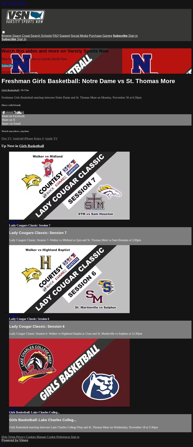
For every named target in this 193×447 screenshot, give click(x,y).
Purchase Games (100, 35)
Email (20, 112)
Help (5, 437)
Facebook (8, 112)
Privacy (21, 437)
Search (36, 35)
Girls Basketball (10, 90)
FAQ (56, 35)
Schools (46, 35)
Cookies (31, 437)
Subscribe (7, 65)
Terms (12, 437)
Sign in (133, 35)
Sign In (21, 39)
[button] (3, 32)
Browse (7, 35)
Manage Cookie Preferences (54, 437)
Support (64, 35)
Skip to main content (14, 3)
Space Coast (21, 35)
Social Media (79, 35)
